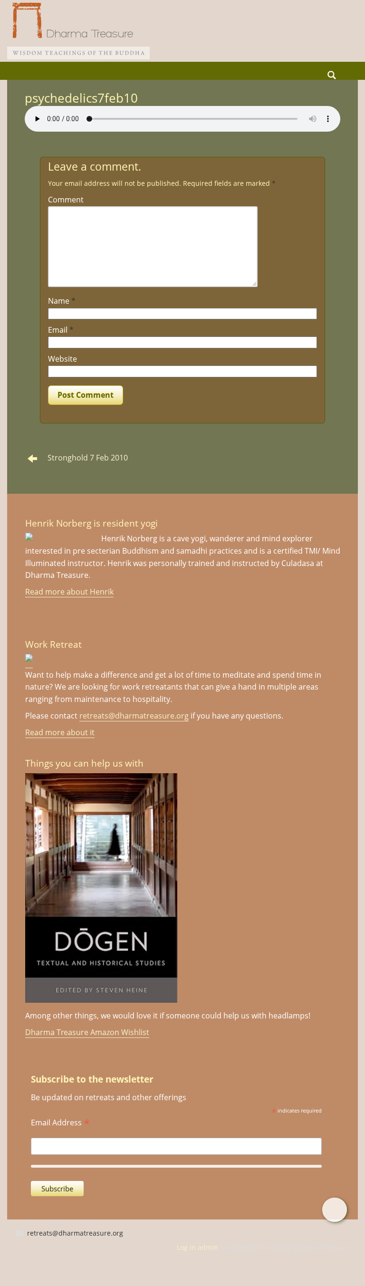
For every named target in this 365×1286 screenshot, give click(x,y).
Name (62, 301)
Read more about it (60, 732)
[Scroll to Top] (334, 1210)
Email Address (60, 1121)
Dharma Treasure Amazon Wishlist (87, 1032)
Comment (66, 199)
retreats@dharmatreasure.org (134, 715)
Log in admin (197, 1247)
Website (62, 359)
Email (61, 330)
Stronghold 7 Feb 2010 (88, 457)
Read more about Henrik (69, 591)
